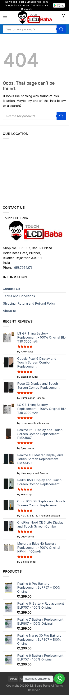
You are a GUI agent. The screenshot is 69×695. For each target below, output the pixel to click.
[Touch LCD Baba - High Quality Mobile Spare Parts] (34, 17)
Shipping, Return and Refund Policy (29, 303)
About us (9, 311)
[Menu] (5, 17)
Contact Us (11, 289)
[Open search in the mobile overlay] (34, 29)
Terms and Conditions (19, 296)
